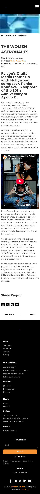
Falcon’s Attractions (11, 377)
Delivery (6, 392)
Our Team (7, 345)
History (6, 355)
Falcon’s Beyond (10, 367)
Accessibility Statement (13, 422)
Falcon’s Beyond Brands (13, 374)
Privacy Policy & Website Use (15, 418)
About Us (7, 349)
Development (9, 389)
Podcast (6, 406)
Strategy (6, 386)
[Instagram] (15, 481)
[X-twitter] (20, 481)
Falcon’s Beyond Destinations (15, 371)
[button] (3, 305)
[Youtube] (29, 481)
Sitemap (25, 490)
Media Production (18, 61)
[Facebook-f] (10, 481)
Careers (6, 352)
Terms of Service (10, 415)
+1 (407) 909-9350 (20, 473)
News (5, 403)
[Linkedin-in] (25, 481)
